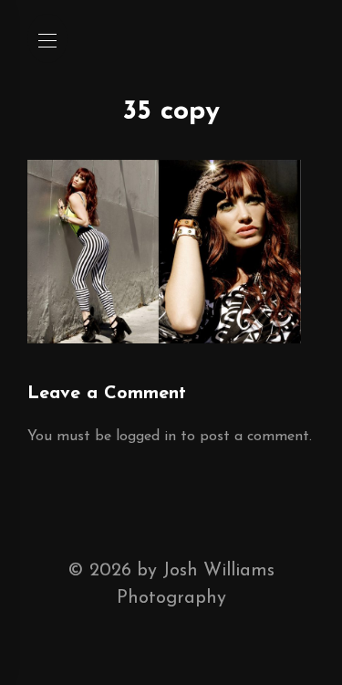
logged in (146, 436)
